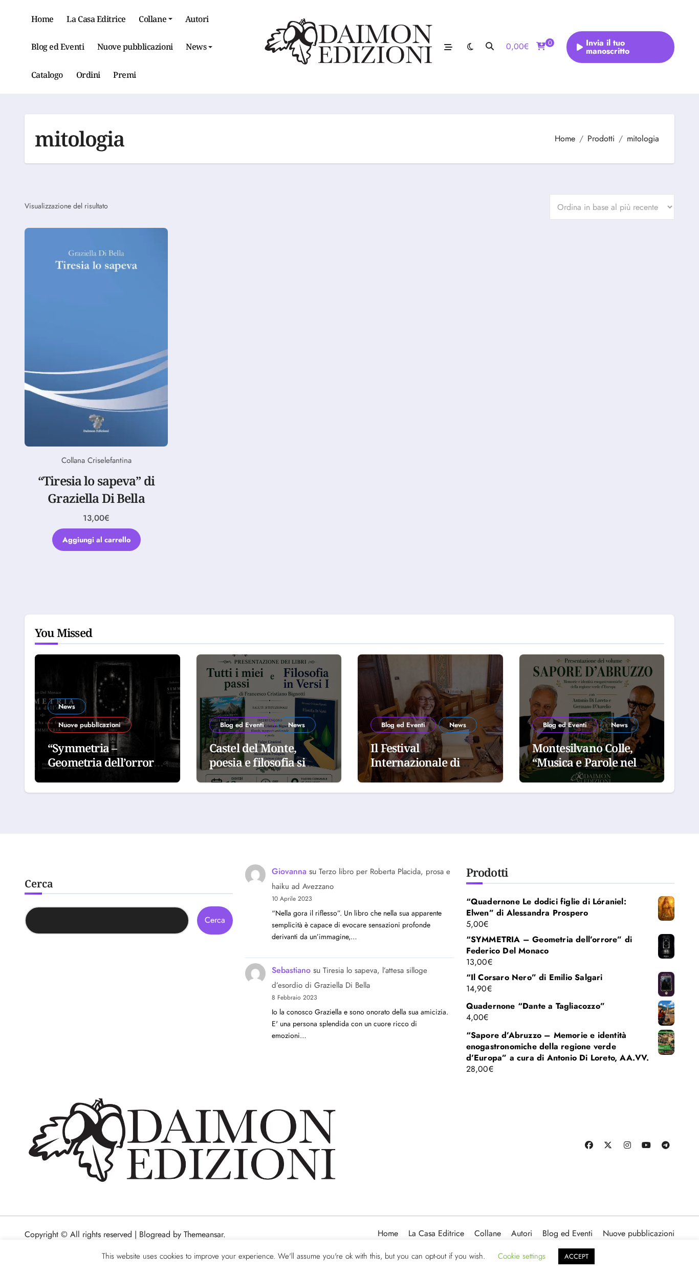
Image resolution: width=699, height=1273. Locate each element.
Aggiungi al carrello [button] (96, 540)
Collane (152, 19)
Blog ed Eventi (57, 46)
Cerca (39, 883)
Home (42, 19)
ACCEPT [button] (576, 1256)
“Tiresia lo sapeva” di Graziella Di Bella (96, 489)
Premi (124, 74)
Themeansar (203, 1234)
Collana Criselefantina (96, 460)
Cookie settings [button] (521, 1256)
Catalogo (47, 74)
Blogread (154, 1234)
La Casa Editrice (96, 19)
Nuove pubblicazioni (135, 46)
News (196, 46)
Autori (197, 19)
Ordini (88, 74)
